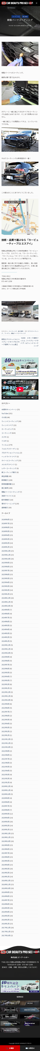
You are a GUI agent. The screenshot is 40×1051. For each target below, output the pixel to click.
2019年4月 (5, 865)
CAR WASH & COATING (10, 1030)
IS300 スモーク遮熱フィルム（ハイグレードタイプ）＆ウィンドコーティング (29, 342)
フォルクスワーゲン (9, 449)
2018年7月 (5, 900)
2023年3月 (5, 680)
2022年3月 (5, 727)
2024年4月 (5, 629)
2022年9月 (5, 704)
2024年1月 (5, 641)
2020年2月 (5, 825)
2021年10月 (6, 747)
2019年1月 (5, 876)
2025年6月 (5, 574)
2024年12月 (6, 598)
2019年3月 (5, 868)
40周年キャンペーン (9, 409)
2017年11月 (6, 931)
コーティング (16, 16)
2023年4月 (5, 676)
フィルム (5, 445)
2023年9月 (5, 657)
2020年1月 (5, 829)
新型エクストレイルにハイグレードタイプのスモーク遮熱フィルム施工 (11, 342)
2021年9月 (5, 751)
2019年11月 (6, 837)
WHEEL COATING (10, 1017)
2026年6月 (5, 527)
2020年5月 (5, 813)
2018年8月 (5, 896)
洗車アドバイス (7, 496)
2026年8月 (5, 519)
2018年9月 (5, 892)
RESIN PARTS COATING (10, 1023)
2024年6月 (5, 621)
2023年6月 (5, 668)
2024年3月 (5, 633)
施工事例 (25, 16)
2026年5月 (5, 531)
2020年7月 (5, 806)
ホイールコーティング (10, 460)
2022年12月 (6, 692)
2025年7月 (5, 570)
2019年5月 (5, 861)
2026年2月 (5, 543)
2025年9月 (5, 562)
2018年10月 (6, 888)
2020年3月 (5, 821)
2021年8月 (5, 755)
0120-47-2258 (15, 964)
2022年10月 (6, 700)
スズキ (4, 437)
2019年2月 (5, 872)
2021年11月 (6, 743)
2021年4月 (5, 770)
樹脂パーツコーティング (18, 333)
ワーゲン (7, 333)
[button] (36, 3)
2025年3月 (5, 586)
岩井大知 (28, 25)
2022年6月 (5, 715)
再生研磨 (5, 476)
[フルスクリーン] (36, 397)
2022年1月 (5, 735)
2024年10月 (6, 606)
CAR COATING (10, 1003)
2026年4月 (5, 535)
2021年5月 (5, 766)
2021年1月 (5, 782)
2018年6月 (5, 904)
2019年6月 (5, 857)
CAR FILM (30, 1003)
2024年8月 (5, 613)
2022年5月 (5, 719)
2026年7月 (5, 523)
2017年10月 (6, 935)
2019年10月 (6, 841)
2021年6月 (5, 762)
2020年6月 (5, 810)
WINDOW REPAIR (30, 1023)
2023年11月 (6, 649)
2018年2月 (5, 919)
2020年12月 (6, 786)
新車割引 (5, 480)
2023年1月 (5, 688)
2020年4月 (5, 817)
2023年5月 (5, 672)
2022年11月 (6, 696)
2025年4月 (5, 582)
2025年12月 (6, 551)
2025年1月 (5, 594)
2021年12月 (6, 739)
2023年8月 (5, 660)
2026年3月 (5, 539)
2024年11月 (6, 602)
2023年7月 (5, 664)
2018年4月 (5, 912)
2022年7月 (5, 711)
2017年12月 (6, 927)
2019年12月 (6, 833)
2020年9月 (5, 798)
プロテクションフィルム (11, 452)
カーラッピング (7, 429)
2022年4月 (5, 723)
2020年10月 (6, 794)
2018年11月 (6, 884)
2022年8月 (5, 708)
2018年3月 (5, 916)
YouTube (5, 413)
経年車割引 (6, 500)
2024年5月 (5, 625)
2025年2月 (5, 590)
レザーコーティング (9, 468)
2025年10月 (6, 559)
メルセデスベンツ (8, 464)
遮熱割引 (5, 507)
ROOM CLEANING (10, 1010)
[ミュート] (32, 397)
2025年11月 (6, 555)
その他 (4, 417)
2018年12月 (6, 880)
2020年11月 (6, 790)
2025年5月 (5, 578)
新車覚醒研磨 (6, 484)
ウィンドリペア (7, 425)
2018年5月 (5, 908)
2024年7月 (5, 617)
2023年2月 (5, 684)
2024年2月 (5, 637)
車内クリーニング (8, 503)
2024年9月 (5, 609)
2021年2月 (5, 778)
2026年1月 (5, 547)
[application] (20, 389)
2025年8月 (5, 566)
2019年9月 (5, 845)
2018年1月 (5, 923)
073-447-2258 (27, 964)
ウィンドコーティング (10, 421)
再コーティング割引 (9, 472)
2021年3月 (5, 774)
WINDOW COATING (29, 1010)
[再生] (4, 397)
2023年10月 (6, 653)
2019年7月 (5, 853)
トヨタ (4, 441)
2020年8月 (5, 802)
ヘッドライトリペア (9, 456)
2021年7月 (5, 759)
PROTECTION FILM (29, 1017)
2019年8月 (5, 849)
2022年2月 (5, 731)
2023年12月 (6, 645)
